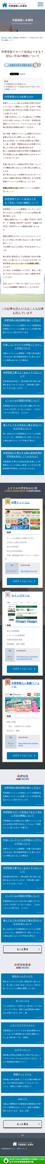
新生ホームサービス (22, 976)
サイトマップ (5, 1151)
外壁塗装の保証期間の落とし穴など (22, 320)
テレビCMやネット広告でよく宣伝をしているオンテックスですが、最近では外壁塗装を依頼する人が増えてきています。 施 (22, 1009)
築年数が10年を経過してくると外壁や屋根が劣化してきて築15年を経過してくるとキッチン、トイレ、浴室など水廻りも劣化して (22, 1083)
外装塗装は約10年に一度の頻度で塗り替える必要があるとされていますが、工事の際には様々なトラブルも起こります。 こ (22, 384)
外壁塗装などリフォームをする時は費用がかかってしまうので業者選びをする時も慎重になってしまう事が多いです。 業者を (22, 1034)
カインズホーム (20, 595)
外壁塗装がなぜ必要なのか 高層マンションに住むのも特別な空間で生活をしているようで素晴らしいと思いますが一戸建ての (22, 824)
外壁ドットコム (20, 502)
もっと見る (22, 949)
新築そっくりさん (22, 1074)
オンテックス (22, 1001)
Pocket (22, 74)
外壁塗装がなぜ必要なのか (16, 84)
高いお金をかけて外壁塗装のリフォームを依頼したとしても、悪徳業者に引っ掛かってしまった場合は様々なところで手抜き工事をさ (22, 437)
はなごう (22, 1099)
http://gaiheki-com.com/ (29, 571)
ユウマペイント (22, 1050)
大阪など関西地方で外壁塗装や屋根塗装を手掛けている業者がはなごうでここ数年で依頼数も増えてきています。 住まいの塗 (22, 1107)
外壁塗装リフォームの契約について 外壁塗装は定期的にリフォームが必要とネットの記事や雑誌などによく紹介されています (22, 328)
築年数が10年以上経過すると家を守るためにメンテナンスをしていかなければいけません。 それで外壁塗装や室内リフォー (22, 1058)
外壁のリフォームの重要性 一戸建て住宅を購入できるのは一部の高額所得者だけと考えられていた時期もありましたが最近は (22, 356)
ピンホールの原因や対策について (22, 400)
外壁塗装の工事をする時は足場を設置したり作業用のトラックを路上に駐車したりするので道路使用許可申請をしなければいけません (22, 465)
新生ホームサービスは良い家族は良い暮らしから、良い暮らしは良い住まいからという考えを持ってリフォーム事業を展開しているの (22, 985)
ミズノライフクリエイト (22, 1025)
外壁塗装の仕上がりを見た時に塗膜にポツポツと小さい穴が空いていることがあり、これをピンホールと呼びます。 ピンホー (22, 409)
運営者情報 (17, 1151)
